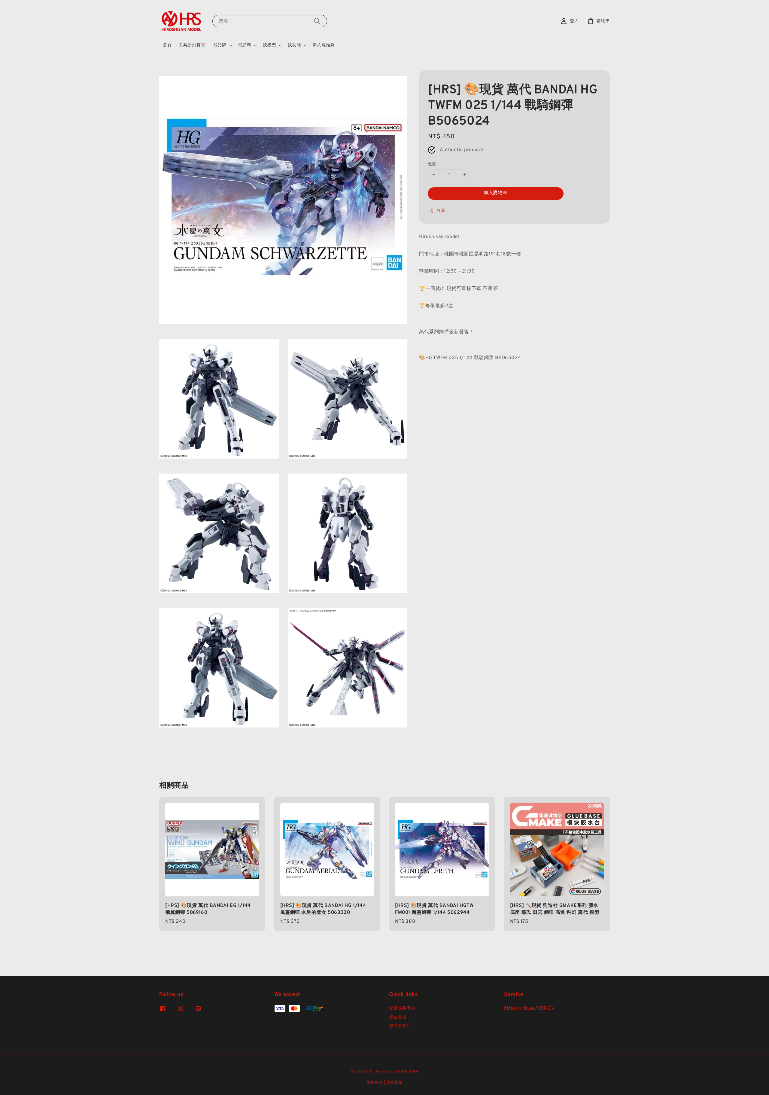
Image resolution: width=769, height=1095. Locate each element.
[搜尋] (317, 21)
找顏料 (244, 45)
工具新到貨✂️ (192, 45)
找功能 (294, 45)
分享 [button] (440, 210)
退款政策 (394, 1082)
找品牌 (219, 45)
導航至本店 (400, 1026)
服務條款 (374, 1082)
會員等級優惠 (402, 1008)
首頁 (167, 45)
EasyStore (408, 1071)
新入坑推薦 (324, 45)
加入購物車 (496, 193)
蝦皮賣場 (397, 1017)
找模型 (269, 45)
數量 (432, 164)
